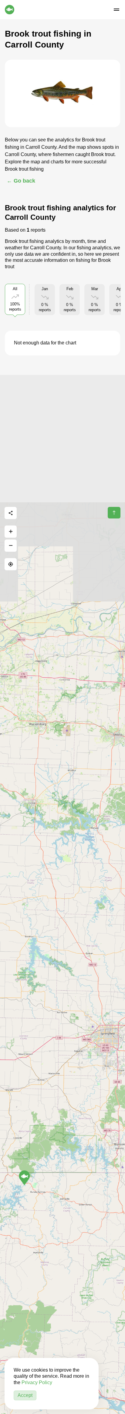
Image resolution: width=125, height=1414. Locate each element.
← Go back (21, 181)
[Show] (24, 1177)
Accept (25, 1395)
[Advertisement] (62, 437)
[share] (10, 513)
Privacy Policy (37, 1382)
